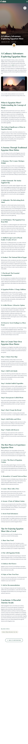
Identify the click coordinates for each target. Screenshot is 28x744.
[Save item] (24, 8)
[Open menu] (27, 2)
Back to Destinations (15, 640)
